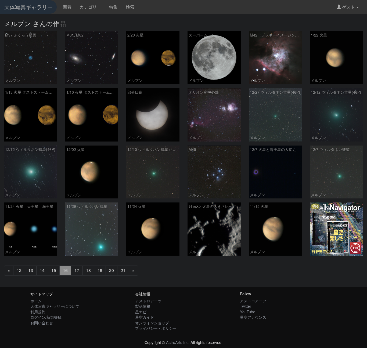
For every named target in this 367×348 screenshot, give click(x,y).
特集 (113, 7)
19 (100, 270)
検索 (130, 7)
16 (65, 270)
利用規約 (37, 311)
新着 (67, 7)
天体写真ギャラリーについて (54, 306)
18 (88, 270)
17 (76, 270)
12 (19, 270)
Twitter (245, 306)
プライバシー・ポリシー (156, 328)
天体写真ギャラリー (28, 7)
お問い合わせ (41, 322)
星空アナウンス (253, 317)
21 (123, 270)
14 (42, 270)
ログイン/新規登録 (46, 317)
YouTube (247, 311)
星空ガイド (144, 317)
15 (53, 270)
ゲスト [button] (348, 7)
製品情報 (142, 306)
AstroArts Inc (177, 342)
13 (30, 270)
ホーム (36, 300)
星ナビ (140, 311)
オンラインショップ (152, 322)
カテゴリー (90, 7)
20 (111, 270)
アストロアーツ (148, 300)
